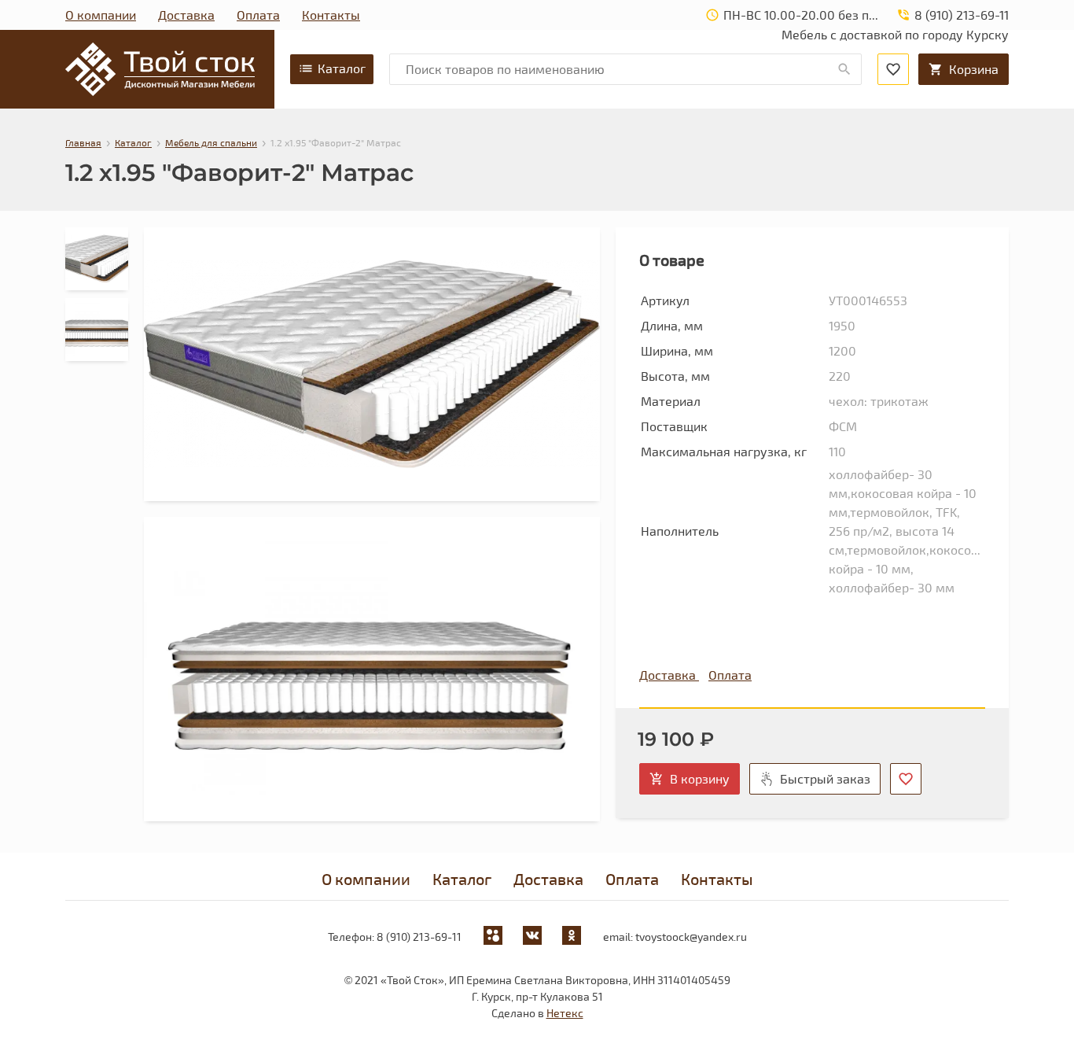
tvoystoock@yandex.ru (691, 936)
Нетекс (564, 1013)
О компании (100, 14)
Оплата (258, 14)
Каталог (342, 68)
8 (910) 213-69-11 (419, 936)
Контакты (331, 14)
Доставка (186, 14)
